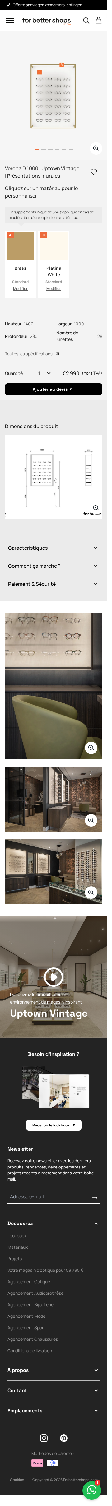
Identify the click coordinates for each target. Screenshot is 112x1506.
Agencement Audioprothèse (35, 1293)
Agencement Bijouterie (30, 1305)
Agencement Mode (26, 1316)
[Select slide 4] (64, 149)
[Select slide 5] (71, 149)
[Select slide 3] (57, 149)
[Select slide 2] (50, 149)
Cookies (17, 1479)
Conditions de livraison (29, 1351)
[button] (10, 21)
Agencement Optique (28, 1282)
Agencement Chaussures (32, 1339)
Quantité (14, 373)
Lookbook (16, 1235)
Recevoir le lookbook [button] (51, 1125)
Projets (14, 1258)
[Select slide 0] (37, 149)
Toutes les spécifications (29, 354)
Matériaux (17, 1247)
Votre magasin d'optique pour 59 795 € (45, 1270)
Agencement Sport (26, 1328)
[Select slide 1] (43, 149)
